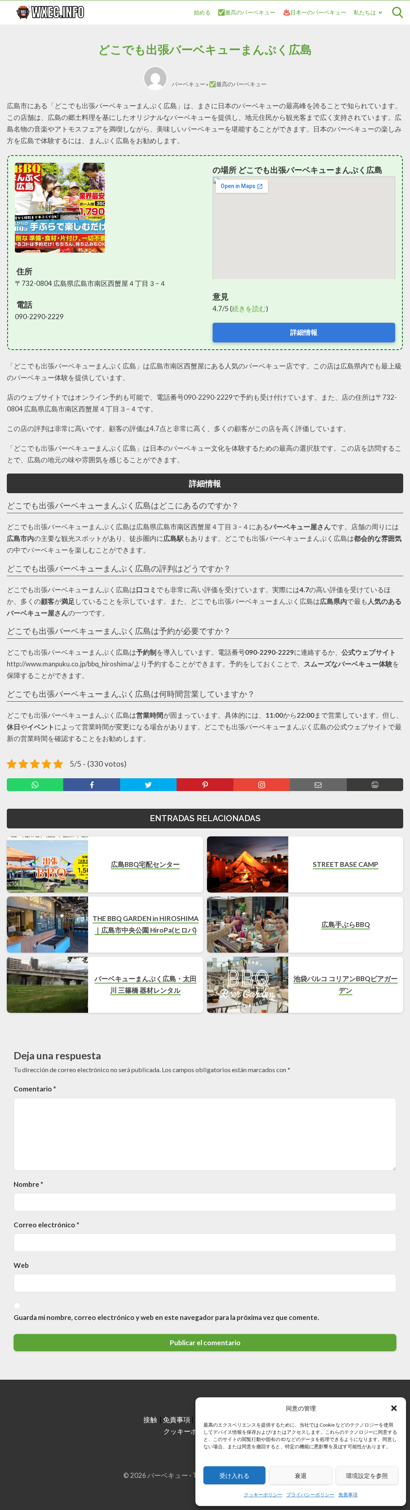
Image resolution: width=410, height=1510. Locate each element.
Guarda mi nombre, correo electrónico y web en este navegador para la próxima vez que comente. (166, 1317)
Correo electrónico (46, 1225)
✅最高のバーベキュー (246, 12)
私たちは (365, 12)
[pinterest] (205, 784)
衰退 (301, 1475)
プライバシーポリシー (310, 1495)
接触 (150, 1419)
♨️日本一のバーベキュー (314, 12)
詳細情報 (304, 332)
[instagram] (261, 784)
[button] (394, 1408)
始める (202, 12)
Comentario (35, 1089)
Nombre (28, 1184)
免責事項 (348, 1495)
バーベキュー (188, 84)
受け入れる (234, 1475)
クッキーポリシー (263, 1495)
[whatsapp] (35, 784)
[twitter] (148, 784)
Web (21, 1265)
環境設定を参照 (367, 1475)
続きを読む (249, 308)
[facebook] (91, 784)
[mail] (318, 784)
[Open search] (397, 12)
